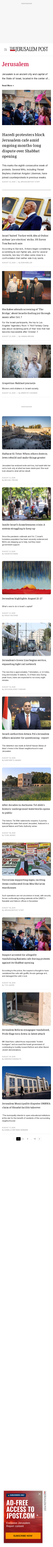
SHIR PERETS (9, 760)
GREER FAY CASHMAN (29, 393)
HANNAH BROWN (27, 336)
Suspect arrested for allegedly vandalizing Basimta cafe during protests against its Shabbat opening (26, 958)
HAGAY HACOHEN (11, 615)
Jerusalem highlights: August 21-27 (22, 598)
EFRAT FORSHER (19, 689)
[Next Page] (39, 1139)
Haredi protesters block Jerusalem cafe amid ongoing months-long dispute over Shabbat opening (23, 145)
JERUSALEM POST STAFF (30, 182)
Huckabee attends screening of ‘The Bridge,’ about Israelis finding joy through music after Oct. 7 (26, 313)
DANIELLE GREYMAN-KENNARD (16, 1130)
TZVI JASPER (9, 985)
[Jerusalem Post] (29, 49)
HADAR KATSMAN (11, 554)
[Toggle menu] (5, 49)
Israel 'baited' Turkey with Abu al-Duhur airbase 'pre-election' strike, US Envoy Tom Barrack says (25, 239)
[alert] (23, 1517)
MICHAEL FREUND (11, 480)
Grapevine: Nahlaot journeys (18, 383)
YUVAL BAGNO (9, 835)
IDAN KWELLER (26, 263)
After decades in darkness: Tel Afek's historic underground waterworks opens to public (26, 808)
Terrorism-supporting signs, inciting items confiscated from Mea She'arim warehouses (23, 883)
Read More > (8, 86)
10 (35, 1139)
